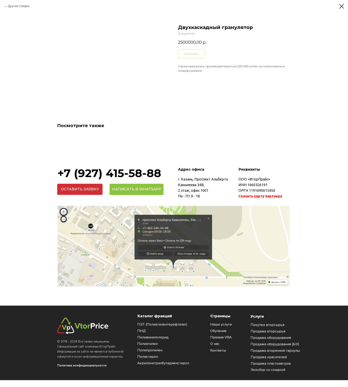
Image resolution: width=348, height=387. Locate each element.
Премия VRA (221, 337)
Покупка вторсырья (267, 325)
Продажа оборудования (271, 337)
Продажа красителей (269, 357)
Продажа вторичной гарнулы (275, 350)
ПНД (141, 331)
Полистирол (147, 356)
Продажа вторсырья (268, 331)
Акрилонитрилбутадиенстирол (163, 363)
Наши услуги (221, 324)
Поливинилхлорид (153, 337)
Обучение (218, 331)
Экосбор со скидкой (268, 369)
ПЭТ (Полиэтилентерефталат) (162, 324)
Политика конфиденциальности (82, 365)
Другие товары (18, 6)
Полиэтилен (147, 343)
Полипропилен (150, 350)
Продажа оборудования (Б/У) (275, 344)
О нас (215, 343)
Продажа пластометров (271, 363)
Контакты (218, 350)
